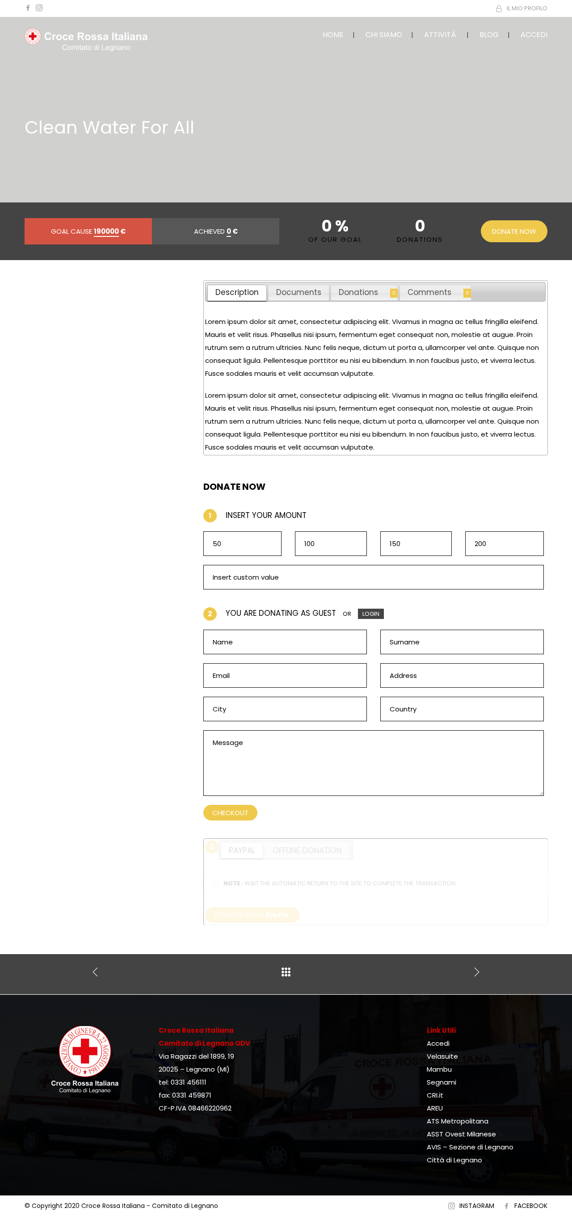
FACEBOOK (530, 1205)
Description (237, 292)
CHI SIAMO (384, 34)
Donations (358, 292)
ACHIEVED (216, 231)
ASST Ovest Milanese (461, 1134)
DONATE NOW (514, 231)
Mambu (439, 1069)
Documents (298, 292)
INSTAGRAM (476, 1205)
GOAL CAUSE (88, 231)
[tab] (237, 293)
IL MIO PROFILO (527, 8)
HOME (333, 34)
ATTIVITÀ (440, 34)
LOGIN (370, 614)
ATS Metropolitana (457, 1121)
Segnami (441, 1082)
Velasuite (442, 1056)
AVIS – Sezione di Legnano (470, 1147)
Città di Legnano (454, 1160)
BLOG (489, 34)
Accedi (438, 1043)
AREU (435, 1108)
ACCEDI (534, 34)
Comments (429, 292)
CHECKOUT (230, 812)
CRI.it (435, 1095)
